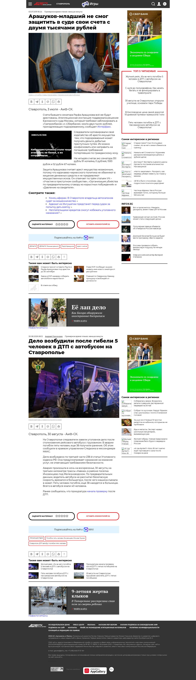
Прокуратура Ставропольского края (45, 420)
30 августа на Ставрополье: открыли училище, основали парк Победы (144, 102)
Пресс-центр (78, 625)
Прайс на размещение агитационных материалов (103, 628)
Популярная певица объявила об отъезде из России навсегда (147, 228)
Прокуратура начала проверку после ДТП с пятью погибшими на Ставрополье (101, 566)
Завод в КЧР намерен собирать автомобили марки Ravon (55, 277)
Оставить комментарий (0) (98, 224)
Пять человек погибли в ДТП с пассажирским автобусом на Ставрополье (144, 125)
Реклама (91, 625)
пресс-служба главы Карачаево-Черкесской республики (54, 95)
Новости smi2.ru (38, 327)
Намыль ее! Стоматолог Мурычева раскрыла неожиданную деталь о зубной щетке (149, 154)
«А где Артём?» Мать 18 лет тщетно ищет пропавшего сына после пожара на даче (149, 450)
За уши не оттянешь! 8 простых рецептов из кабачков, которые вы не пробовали (150, 422)
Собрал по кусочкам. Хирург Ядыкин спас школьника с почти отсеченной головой (150, 412)
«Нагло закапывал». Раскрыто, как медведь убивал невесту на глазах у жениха (150, 173)
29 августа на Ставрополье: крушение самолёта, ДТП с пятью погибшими (101, 575)
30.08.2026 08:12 (36, 336)
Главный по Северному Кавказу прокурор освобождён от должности (100, 278)
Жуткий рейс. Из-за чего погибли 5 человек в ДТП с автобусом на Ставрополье (144, 79)
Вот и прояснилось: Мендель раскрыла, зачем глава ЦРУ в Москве (149, 209)
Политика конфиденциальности (144, 628)
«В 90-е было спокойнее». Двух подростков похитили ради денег (149, 182)
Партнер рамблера (73, 669)
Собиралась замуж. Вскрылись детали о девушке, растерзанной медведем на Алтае (148, 403)
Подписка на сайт (56, 628)
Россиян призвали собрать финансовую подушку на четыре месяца (147, 247)
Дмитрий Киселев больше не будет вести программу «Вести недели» (149, 237)
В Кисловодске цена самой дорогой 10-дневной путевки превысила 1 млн (144, 113)
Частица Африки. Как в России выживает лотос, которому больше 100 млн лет (149, 192)
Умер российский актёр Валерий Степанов (148, 256)
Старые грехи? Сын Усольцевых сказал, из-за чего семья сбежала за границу (150, 145)
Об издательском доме (59, 625)
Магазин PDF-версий (108, 625)
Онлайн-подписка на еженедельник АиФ (139, 625)
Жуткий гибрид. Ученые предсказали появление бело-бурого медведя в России (150, 441)
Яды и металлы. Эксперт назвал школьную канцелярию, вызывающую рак (148, 431)
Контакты (72, 628)
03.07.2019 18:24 (35, 12)
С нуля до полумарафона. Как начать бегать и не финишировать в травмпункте (144, 90)
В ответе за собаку (49, 285)
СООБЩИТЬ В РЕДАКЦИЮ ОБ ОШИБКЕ (64, 630)
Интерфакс (104, 126)
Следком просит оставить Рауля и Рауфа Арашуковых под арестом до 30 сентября (56, 269)
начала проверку (97, 491)
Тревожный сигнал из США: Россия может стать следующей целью (149, 218)
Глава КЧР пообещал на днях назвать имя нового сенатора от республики (100, 269)
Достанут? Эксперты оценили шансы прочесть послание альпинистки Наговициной (150, 164)
